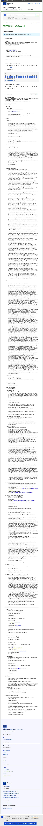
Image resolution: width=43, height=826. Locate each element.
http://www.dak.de (18, 625)
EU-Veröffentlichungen (7, 775)
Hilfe (3, 737)
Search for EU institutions (7, 808)
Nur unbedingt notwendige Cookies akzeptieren (26, 823)
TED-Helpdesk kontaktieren (7, 739)
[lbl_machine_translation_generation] (18, 84)
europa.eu (8, 786)
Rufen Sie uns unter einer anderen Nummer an (11, 793)
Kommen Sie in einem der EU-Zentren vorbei (11, 797)
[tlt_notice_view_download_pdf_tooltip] (5, 77)
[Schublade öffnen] (4, 31)
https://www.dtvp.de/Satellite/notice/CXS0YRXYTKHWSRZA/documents (23, 489)
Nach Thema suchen (25, 18)
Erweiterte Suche (10, 18)
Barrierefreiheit (5, 754)
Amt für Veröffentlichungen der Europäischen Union (13, 729)
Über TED (4, 760)
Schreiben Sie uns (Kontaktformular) (9, 795)
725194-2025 (29, 34)
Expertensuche (17, 18)
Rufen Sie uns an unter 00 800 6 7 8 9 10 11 (10, 791)
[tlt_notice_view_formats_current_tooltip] (37, 94)
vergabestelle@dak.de (13, 50)
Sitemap (4, 762)
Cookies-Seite (35, 816)
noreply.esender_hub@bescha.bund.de (18, 668)
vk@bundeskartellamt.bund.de (16, 647)
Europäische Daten (6, 769)
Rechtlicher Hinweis (6, 750)
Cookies (4, 752)
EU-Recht (4, 767)
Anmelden (31, 3)
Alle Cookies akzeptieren (10, 823)
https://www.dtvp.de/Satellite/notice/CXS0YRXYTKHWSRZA (22, 492)
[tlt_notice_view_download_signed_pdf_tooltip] (11, 67)
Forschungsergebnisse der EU (8, 771)
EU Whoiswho (5, 773)
